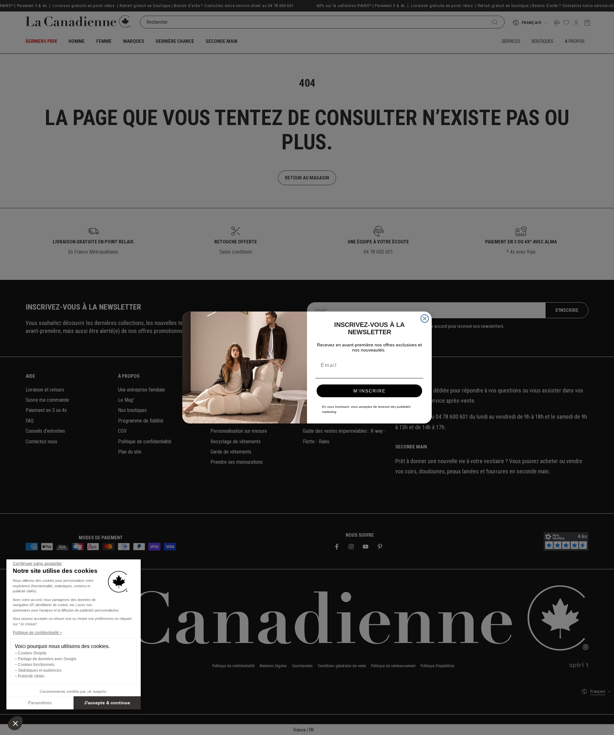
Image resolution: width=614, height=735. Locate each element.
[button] (15, 723)
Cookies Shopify (32, 653)
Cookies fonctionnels (36, 664)
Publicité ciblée (31, 676)
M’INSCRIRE (369, 390)
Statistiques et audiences (39, 670)
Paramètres (40, 702)
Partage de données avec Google (47, 659)
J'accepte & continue (107, 702)
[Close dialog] (425, 318)
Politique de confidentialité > (37, 632)
